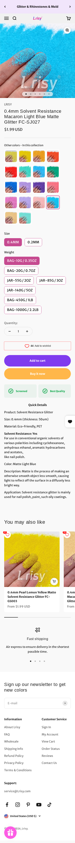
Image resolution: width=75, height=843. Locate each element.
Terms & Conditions (18, 770)
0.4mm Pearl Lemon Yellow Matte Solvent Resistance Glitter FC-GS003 (32, 596)
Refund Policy (14, 756)
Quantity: (11, 323)
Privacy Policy (14, 763)
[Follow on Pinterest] (28, 804)
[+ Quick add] (54, 581)
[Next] (70, 6)
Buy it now (37, 374)
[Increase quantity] (27, 331)
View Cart (48, 741)
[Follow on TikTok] (49, 804)
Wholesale (11, 741)
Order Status (51, 749)
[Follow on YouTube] (39, 804)
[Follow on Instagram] (17, 804)
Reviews (47, 756)
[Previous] (5, 6)
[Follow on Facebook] (7, 804)
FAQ (7, 734)
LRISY (8, 104)
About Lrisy (12, 727)
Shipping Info (13, 749)
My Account (50, 734)
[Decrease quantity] (9, 331)
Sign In (46, 727)
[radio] (11, 156)
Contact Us (49, 763)
